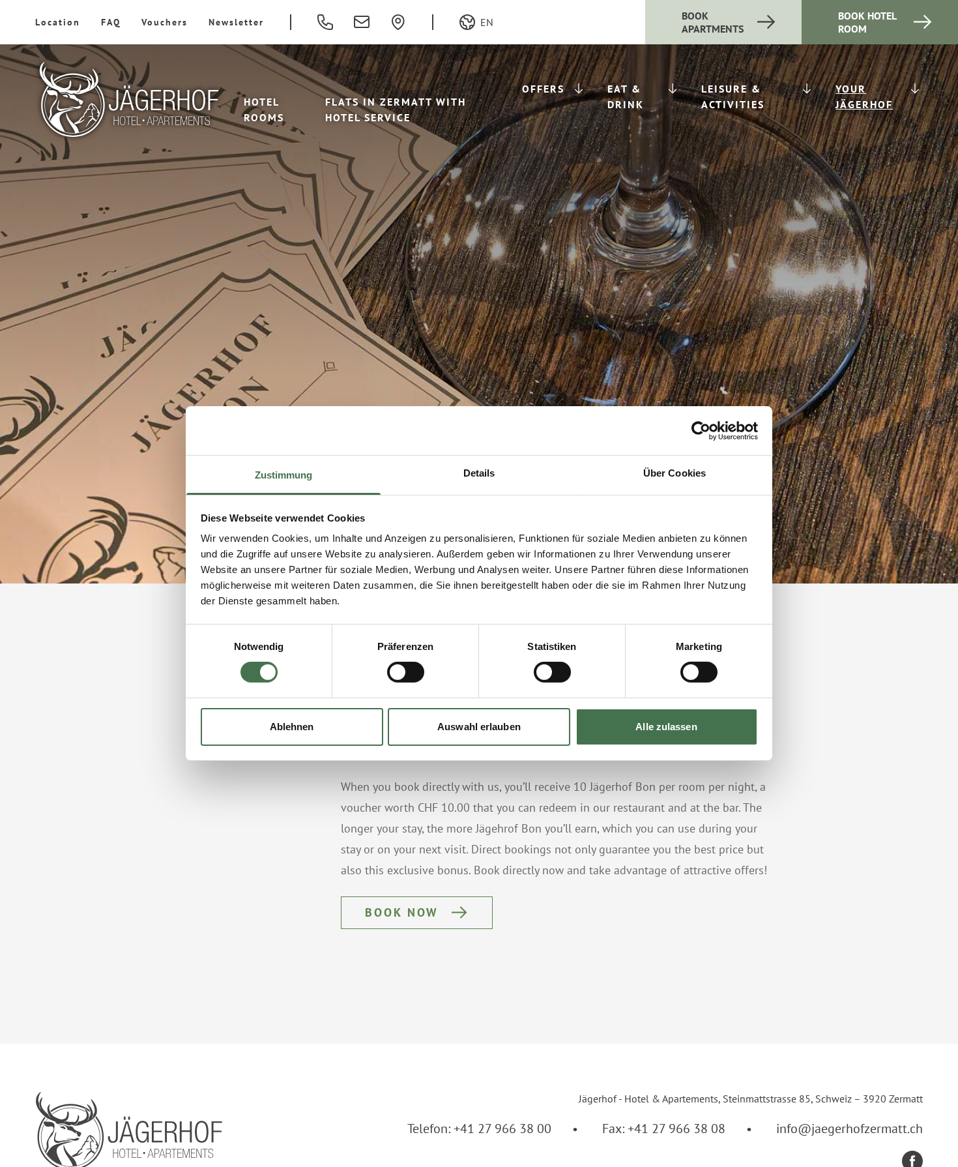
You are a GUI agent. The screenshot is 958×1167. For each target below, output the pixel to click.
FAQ (111, 22)
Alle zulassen (666, 726)
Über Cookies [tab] (674, 473)
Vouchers (164, 22)
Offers (543, 88)
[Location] (398, 22)
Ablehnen (292, 726)
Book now (402, 912)
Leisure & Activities (732, 96)
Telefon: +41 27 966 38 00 (479, 1128)
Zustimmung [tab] (284, 474)
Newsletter (236, 22)
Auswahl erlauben (479, 726)
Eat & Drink (625, 96)
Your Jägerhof (864, 96)
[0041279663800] (325, 22)
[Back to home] (129, 99)
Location (57, 22)
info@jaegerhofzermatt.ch (849, 1128)
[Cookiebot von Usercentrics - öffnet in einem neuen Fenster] (701, 430)
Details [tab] (479, 473)
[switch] (405, 672)
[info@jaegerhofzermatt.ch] (362, 22)
